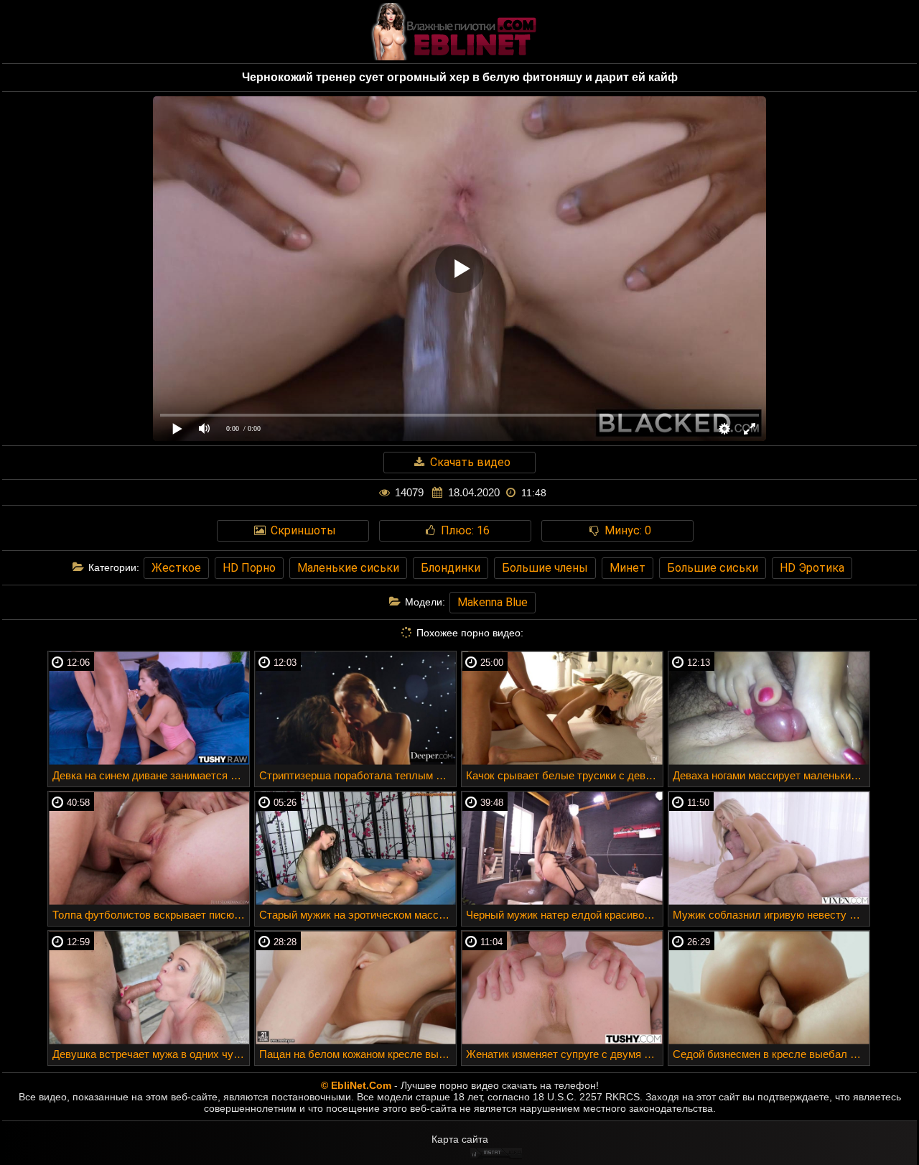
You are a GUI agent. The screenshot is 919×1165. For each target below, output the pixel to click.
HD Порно (249, 568)
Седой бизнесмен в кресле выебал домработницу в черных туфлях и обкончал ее (771, 1054)
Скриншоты (302, 530)
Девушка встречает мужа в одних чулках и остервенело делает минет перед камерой (150, 1054)
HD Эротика (812, 568)
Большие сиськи (712, 568)
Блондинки (450, 568)
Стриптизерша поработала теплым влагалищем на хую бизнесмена (357, 775)
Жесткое (176, 568)
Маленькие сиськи (348, 568)
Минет (627, 568)
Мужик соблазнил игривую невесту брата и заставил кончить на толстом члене (771, 915)
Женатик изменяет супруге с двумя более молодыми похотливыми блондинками (564, 1054)
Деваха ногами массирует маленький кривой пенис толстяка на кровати (771, 775)
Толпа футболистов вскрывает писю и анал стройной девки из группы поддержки (150, 915)
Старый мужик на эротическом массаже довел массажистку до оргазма (357, 915)
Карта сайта (459, 1139)
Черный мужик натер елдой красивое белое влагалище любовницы (564, 915)
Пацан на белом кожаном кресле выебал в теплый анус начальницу (357, 1054)
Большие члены (545, 568)
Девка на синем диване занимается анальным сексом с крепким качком (150, 775)
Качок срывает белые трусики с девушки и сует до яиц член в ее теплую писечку (564, 775)
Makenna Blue (492, 602)
